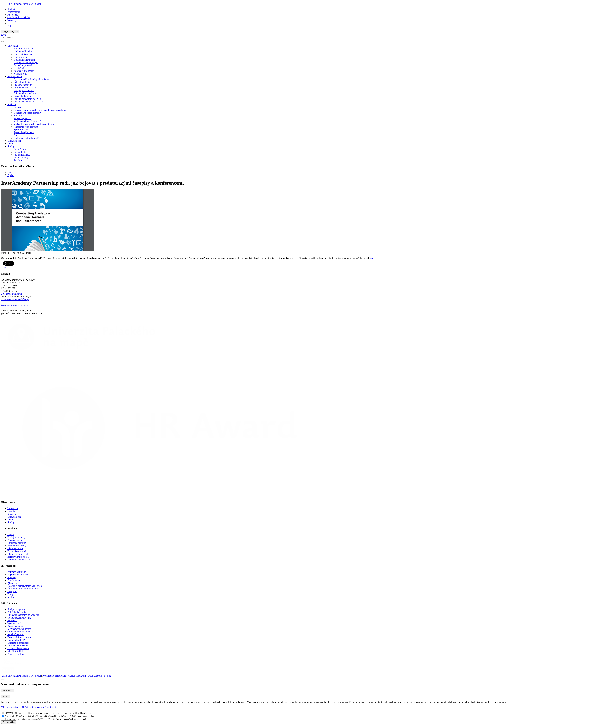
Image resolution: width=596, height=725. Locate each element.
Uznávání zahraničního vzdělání (23, 615)
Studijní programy (16, 609)
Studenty (11, 577)
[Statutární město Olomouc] (8, 673)
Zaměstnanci (13, 12)
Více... (5, 696)
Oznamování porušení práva (15, 305)
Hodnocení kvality (23, 51)
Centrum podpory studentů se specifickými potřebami (40, 110)
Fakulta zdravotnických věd (27, 98)
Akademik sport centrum (26, 126)
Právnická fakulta (22, 96)
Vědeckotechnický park (19, 617)
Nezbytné (9, 712)
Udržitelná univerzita (17, 645)
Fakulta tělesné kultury (25, 93)
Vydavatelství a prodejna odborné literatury (35, 124)
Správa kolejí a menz (24, 132)
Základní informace (23, 48)
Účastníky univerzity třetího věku (23, 588)
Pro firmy (18, 160)
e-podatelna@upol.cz (11, 293)
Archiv (17, 135)
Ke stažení (19, 68)
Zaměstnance (13, 580)
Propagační (10, 719)
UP (9, 172)
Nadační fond (20, 73)
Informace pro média (24, 71)
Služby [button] (10, 146)
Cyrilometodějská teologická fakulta (31, 79)
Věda (10, 143)
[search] (2, 41)
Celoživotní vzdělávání (18, 17)
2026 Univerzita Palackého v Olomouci (21, 675)
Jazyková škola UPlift (18, 648)
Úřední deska (20, 57)
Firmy (10, 594)
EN (9, 26)
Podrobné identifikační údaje (15, 299)
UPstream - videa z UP (18, 559)
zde (371, 258)
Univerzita (12, 508)
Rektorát (18, 107)
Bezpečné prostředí (23, 65)
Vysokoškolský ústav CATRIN (29, 101)
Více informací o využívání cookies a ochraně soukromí (28, 707)
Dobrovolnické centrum (19, 637)
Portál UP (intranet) (16, 654)
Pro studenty (20, 152)
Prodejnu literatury (16, 537)
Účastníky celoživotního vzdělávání (24, 586)
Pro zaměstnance (22, 154)
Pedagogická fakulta (24, 90)
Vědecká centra (15, 548)
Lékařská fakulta (22, 82)
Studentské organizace (18, 642)
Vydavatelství (14, 623)
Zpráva (10, 175)
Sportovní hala (21, 129)
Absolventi (12, 14)
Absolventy (13, 583)
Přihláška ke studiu (16, 612)
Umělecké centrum (16, 542)
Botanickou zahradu (17, 551)
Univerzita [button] (12, 45)
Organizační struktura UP (26, 138)
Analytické (10, 716)
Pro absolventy (21, 157)
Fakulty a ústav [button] (14, 76)
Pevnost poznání (15, 540)
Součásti (11, 514)
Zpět (3, 267)
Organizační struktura (24, 59)
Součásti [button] (11, 104)
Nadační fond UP (16, 640)
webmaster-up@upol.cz (99, 675)
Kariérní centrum (15, 634)
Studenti (11, 9)
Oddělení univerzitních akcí (20, 631)
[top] (2, 679)
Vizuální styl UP (15, 651)
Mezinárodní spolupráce (19, 629)
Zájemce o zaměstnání (18, 574)
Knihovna (18, 115)
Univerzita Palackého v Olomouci (24, 3)
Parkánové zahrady (16, 545)
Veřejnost (12, 591)
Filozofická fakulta (23, 85)
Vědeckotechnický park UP (27, 121)
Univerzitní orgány (23, 54)
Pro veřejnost (20, 149)
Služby (10, 522)
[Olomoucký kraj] (12, 664)
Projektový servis (22, 118)
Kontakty (12, 20)
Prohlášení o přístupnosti (54, 675)
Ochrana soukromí (77, 675)
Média (10, 597)
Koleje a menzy (15, 626)
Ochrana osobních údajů (26, 62)
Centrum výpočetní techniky (27, 112)
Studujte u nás (14, 140)
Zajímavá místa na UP (18, 556)
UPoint (10, 534)
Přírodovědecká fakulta (25, 87)
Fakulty (11, 511)
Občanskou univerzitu (18, 554)
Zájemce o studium (16, 572)
